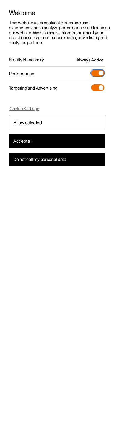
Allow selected (28, 123)
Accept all (22, 141)
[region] (57, 213)
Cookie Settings (24, 109)
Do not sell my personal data (39, 159)
